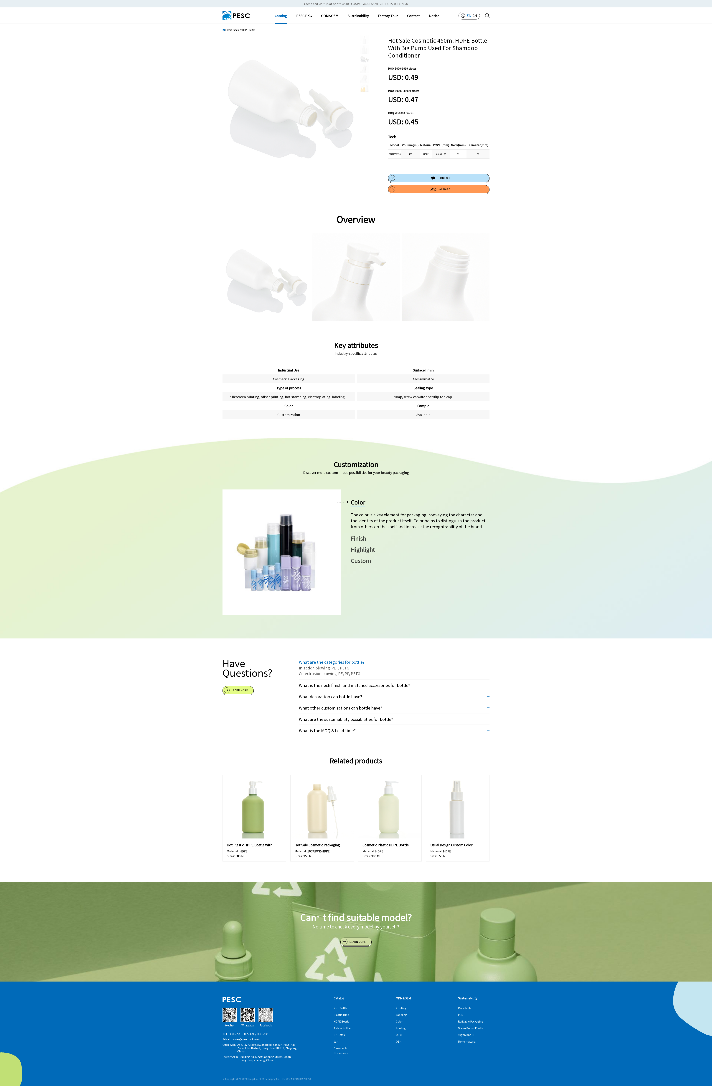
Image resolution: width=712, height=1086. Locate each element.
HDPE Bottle (248, 29)
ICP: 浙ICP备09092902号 (298, 1078)
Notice (434, 15)
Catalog (281, 15)
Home (228, 29)
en (469, 15)
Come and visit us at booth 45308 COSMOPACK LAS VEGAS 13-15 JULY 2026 (356, 4)
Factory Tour (388, 15)
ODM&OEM (329, 15)
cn (474, 15)
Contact (413, 15)
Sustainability (358, 15)
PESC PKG (304, 15)
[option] (290, 103)
